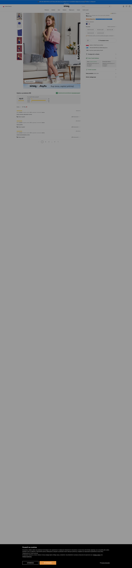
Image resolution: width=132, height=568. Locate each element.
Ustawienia (30, 563)
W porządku (48, 563)
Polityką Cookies (96, 555)
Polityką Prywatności (27, 556)
